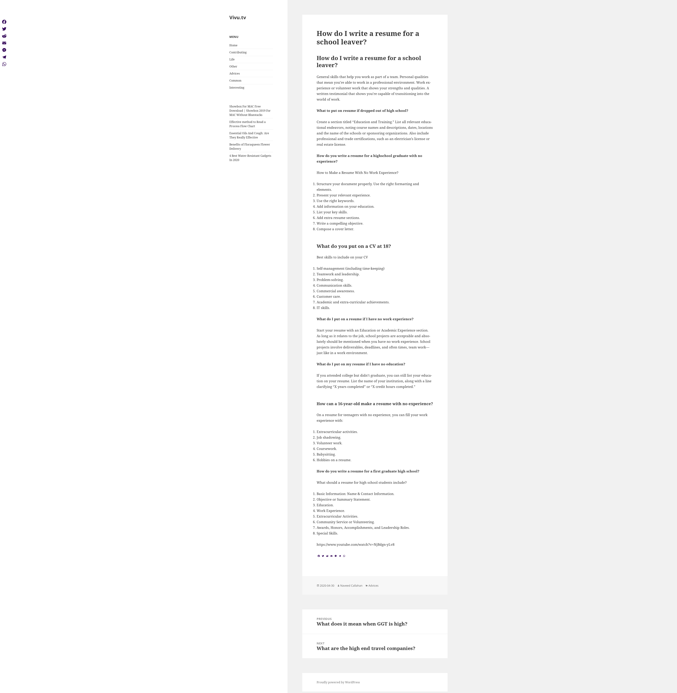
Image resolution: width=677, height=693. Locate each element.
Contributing (238, 52)
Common (235, 80)
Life (232, 59)
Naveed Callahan (351, 585)
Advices (234, 73)
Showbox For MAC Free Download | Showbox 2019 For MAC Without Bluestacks (250, 110)
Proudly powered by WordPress (338, 682)
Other (233, 66)
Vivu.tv (237, 17)
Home (233, 45)
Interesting (236, 87)
